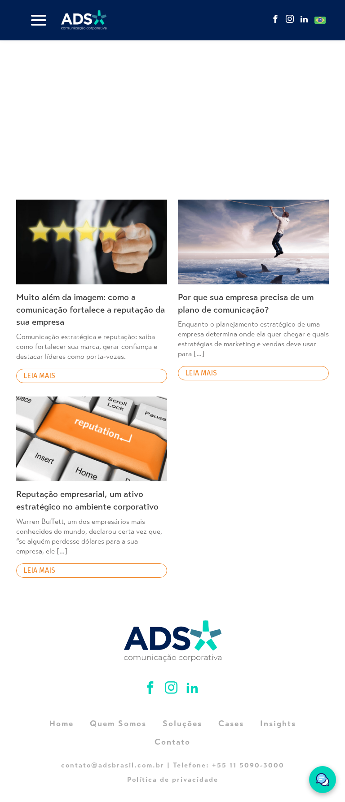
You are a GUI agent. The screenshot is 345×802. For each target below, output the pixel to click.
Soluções (182, 723)
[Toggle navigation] (38, 20)
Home (61, 723)
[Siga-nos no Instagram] (290, 20)
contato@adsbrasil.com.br (112, 765)
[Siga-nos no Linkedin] (304, 20)
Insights (278, 723)
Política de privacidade (172, 779)
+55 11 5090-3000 (248, 765)
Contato (172, 742)
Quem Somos (118, 723)
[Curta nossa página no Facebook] (275, 20)
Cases (231, 723)
